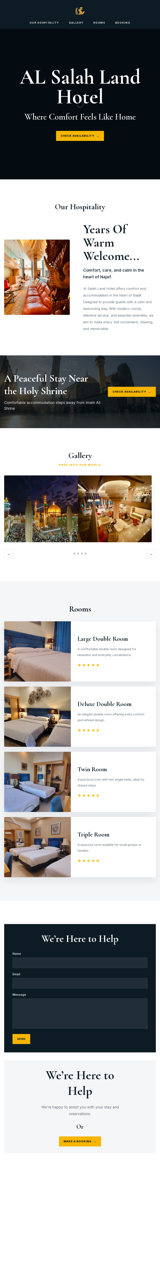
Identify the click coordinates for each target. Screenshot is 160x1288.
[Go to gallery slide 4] (86, 554)
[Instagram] (74, 1230)
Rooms (99, 22)
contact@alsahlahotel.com (84, 1251)
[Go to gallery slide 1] (74, 554)
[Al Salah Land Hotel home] (80, 11)
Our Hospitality (44, 22)
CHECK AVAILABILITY (80, 135)
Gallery (76, 22)
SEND (21, 1039)
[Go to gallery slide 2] (78, 554)
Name (16, 953)
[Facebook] (85, 1230)
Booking (122, 22)
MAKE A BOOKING (80, 1141)
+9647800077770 (85, 1244)
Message (19, 994)
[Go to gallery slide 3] (82, 554)
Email (16, 974)
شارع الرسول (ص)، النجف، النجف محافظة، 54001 (86, 1257)
